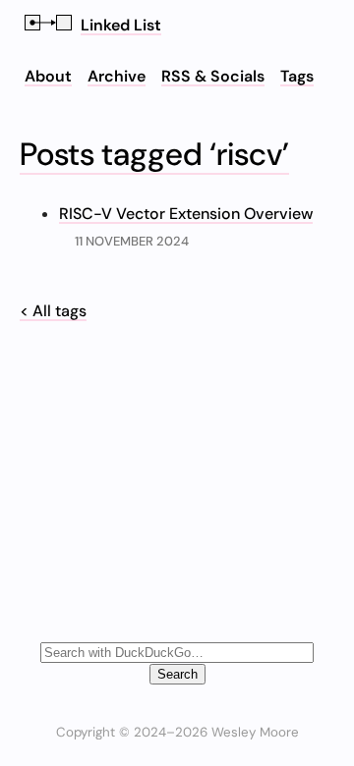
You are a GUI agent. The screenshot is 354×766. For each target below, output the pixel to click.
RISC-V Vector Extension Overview (186, 213)
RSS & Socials (213, 76)
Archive (117, 76)
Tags (297, 76)
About (48, 76)
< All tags (53, 311)
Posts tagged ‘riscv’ (154, 154)
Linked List (121, 25)
